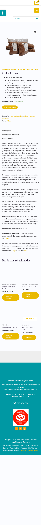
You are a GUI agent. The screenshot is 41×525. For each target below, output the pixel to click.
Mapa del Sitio (26, 448)
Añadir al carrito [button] (9, 297)
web (25, 251)
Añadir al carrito (10, 107)
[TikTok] (24, 428)
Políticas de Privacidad (11, 446)
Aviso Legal (24, 446)
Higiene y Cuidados (9, 69)
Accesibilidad (14, 448)
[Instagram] (20, 428)
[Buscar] (37, 19)
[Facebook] (16, 428)
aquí (7, 238)
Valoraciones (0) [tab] (8, 138)
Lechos (19, 69)
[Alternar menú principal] (36, 10)
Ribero (9, 121)
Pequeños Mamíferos (30, 69)
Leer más (29, 337)
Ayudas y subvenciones (29, 450)
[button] (3, 13)
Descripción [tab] (6, 130)
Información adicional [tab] (10, 134)
